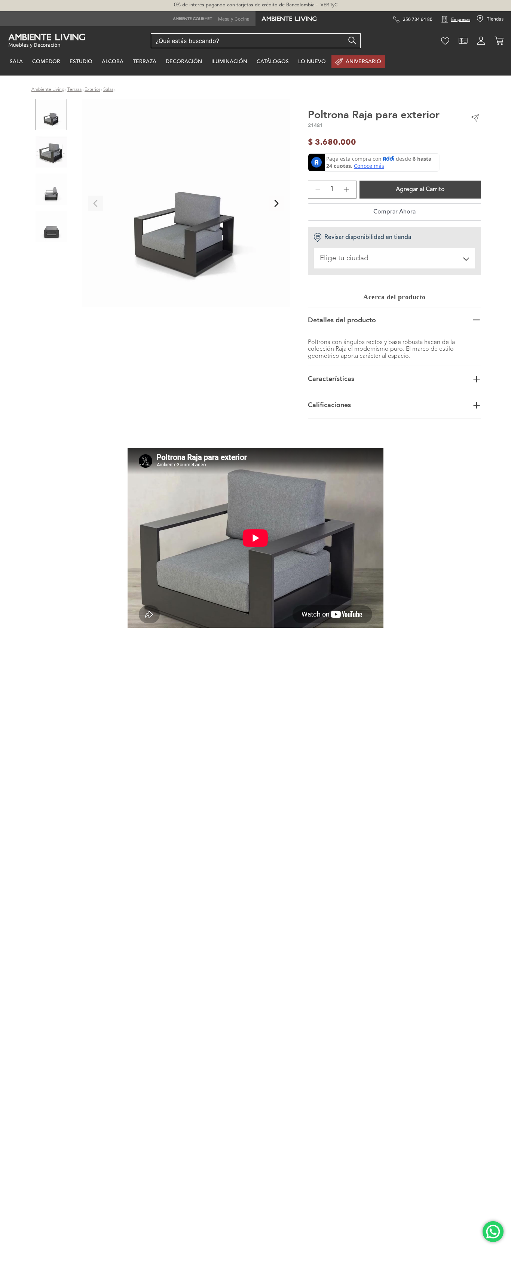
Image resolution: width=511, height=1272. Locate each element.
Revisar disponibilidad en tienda (367, 237)
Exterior (92, 89)
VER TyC (329, 5)
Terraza (74, 89)
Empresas (460, 20)
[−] (318, 189)
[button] (186, 203)
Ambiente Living (47, 89)
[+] (346, 189)
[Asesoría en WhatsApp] (493, 1231)
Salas (108, 89)
